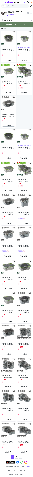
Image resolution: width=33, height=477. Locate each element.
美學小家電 (26, 24)
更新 (28, 466)
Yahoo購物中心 (12, 2)
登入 (23, 2)
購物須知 (22, 470)
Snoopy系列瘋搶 (9, 20)
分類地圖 (22, 474)
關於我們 (16, 470)
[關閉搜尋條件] (5, 6)
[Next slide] (15, 38)
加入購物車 (25, 60)
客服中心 (10, 470)
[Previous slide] (2, 38)
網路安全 (11, 474)
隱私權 (16, 474)
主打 (2, 24)
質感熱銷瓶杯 (16, 24)
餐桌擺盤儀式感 (21, 24)
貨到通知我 (8, 60)
